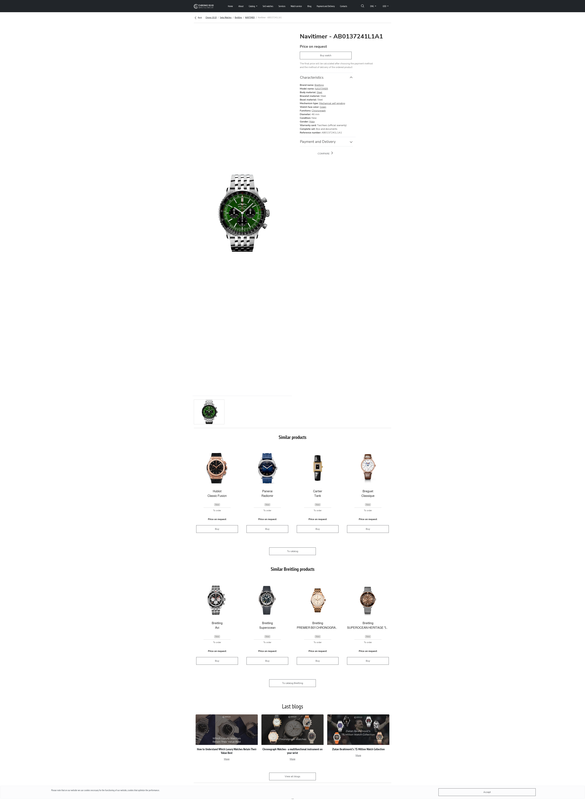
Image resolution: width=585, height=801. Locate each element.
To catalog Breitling (292, 683)
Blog (309, 6)
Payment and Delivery (326, 6)
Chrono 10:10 (211, 17)
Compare (324, 153)
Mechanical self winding (332, 103)
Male (312, 121)
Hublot (217, 491)
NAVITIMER (250, 17)
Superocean (267, 627)
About (240, 6)
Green (323, 107)
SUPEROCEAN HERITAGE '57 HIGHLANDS (368, 627)
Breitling (238, 17)
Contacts (343, 6)
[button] (362, 6)
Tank (317, 495)
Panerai (267, 491)
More (226, 759)
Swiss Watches (226, 17)
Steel (319, 92)
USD (385, 6)
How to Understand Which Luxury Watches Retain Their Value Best (227, 751)
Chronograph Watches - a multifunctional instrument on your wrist (292, 751)
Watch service (296, 6)
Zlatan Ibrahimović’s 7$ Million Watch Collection (358, 749)
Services (281, 6)
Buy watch (325, 55)
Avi (217, 627)
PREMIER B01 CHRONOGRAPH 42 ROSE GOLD (318, 627)
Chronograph (319, 110)
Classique (367, 495)
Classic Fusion (217, 495)
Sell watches (268, 6)
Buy (217, 529)
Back (199, 17)
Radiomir (267, 495)
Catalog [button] (252, 6)
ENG (372, 6)
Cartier (317, 491)
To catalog (292, 551)
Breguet (368, 491)
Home (230, 6)
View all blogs (292, 776)
